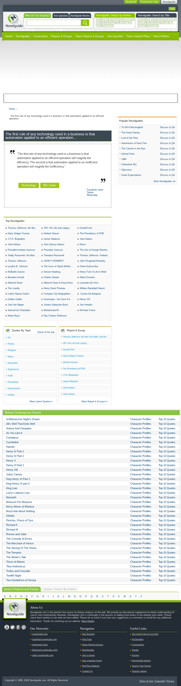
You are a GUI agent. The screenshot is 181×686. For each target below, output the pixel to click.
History (11, 395)
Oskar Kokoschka (89, 266)
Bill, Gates (49, 185)
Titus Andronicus (15, 566)
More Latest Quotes (40, 401)
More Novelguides (163, 181)
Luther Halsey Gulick (18, 293)
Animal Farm (128, 153)
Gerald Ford (86, 228)
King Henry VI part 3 (18, 483)
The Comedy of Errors (19, 538)
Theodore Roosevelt (54, 255)
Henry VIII (85, 299)
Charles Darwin (51, 277)
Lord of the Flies (129, 138)
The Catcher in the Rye (133, 148)
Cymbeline (12, 442)
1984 (123, 159)
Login (172, 8)
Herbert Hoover (51, 233)
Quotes (135, 650)
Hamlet (10, 446)
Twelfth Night (13, 575)
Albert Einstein (87, 277)
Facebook (18, 627)
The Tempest (13, 552)
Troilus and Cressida (18, 570)
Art (9, 337)
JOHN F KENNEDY (54, 261)
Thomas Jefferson (17, 261)
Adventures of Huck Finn (134, 143)
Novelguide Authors (141, 660)
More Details (87, 621)
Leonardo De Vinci (89, 282)
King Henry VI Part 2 (18, 478)
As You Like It (14, 432)
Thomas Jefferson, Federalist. (95, 255)
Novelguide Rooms (80, 15)
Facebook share (95, 189)
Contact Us (87, 671)
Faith (10, 375)
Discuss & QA (167, 127)
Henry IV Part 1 (15, 451)
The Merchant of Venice (20, 543)
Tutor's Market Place (138, 36)
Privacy (170, 681)
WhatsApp (92, 195)
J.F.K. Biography (16, 239)
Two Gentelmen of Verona (21, 580)
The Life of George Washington (96, 250)
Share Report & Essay (92, 645)
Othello (10, 515)
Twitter (90, 192)
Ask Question (61, 15)
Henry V (11, 460)
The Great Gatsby (130, 132)
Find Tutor (87, 639)
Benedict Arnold (16, 277)
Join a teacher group (92, 660)
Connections (40, 36)
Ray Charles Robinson (55, 315)
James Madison (52, 239)
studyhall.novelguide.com (44, 639)
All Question (138, 639)
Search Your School (141, 666)
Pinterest (23, 627)
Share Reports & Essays (89, 36)
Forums (135, 655)
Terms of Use (146, 681)
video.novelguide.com (42, 655)
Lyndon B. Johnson (18, 266)
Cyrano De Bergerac (90, 293)
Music (11, 356)
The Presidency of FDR (92, 233)
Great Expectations (131, 175)
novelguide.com (40, 634)
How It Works (161, 36)
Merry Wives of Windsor (20, 506)
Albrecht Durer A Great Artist (58, 282)
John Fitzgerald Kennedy (92, 261)
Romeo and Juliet (16, 534)
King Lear (11, 488)
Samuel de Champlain (19, 310)
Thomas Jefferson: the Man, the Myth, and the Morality (24, 228)
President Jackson (53, 250)
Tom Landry (14, 288)
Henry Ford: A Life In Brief (93, 271)
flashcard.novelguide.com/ (44, 650)
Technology (28, 185)
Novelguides (23, 36)
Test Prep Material (90, 666)
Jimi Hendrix (86, 304)
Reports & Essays (61, 36)
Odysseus (126, 169)
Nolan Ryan (14, 315)
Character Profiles (140, 419)
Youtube (6, 627)
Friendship (13, 382)
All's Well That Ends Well (20, 423)
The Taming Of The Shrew (21, 547)
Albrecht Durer (15, 282)
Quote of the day (46, 332)
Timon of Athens (15, 561)
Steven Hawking (52, 271)
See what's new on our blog (145, 634)
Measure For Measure (19, 501)
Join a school (88, 655)
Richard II (11, 524)
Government (14, 388)
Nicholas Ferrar (87, 310)
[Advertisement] (90, 67)
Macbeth (11, 497)
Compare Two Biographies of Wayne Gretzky (59, 293)
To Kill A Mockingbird (132, 127)
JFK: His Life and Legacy (57, 228)
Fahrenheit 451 (129, 164)
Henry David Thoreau (54, 288)
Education (13, 363)
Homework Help (40, 645)
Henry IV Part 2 (15, 455)
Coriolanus (12, 437)
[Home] (14, 20)
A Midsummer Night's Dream (23, 419)
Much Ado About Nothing (20, 511)
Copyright (160, 681)
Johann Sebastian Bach (56, 304)
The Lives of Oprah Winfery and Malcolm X (59, 266)
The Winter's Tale (16, 557)
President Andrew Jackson (21, 250)
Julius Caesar (14, 474)
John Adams (86, 239)
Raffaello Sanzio (16, 271)
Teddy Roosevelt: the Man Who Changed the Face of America (24, 255)
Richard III (12, 529)
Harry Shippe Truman (19, 233)
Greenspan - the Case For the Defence (59, 299)
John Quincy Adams (54, 244)
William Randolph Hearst (92, 288)
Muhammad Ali (51, 310)
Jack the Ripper (16, 304)
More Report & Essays (93, 401)
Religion (12, 350)
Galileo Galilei (15, 299)
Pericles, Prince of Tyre (19, 520)
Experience (13, 369)
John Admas (14, 244)
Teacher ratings (139, 671)
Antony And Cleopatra (18, 428)
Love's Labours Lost (18, 492)
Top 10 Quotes (167, 419)
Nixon (83, 244)
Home (9, 36)
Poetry (11, 344)
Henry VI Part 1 (15, 465)
